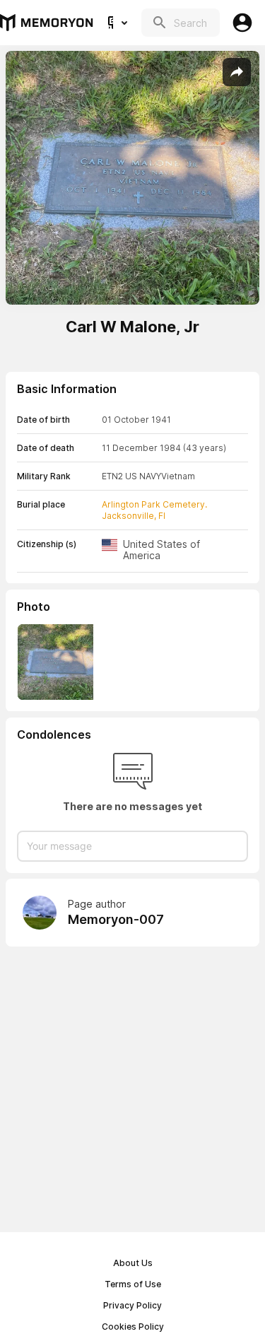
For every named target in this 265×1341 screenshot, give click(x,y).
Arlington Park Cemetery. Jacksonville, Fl (154, 510)
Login (242, 22)
